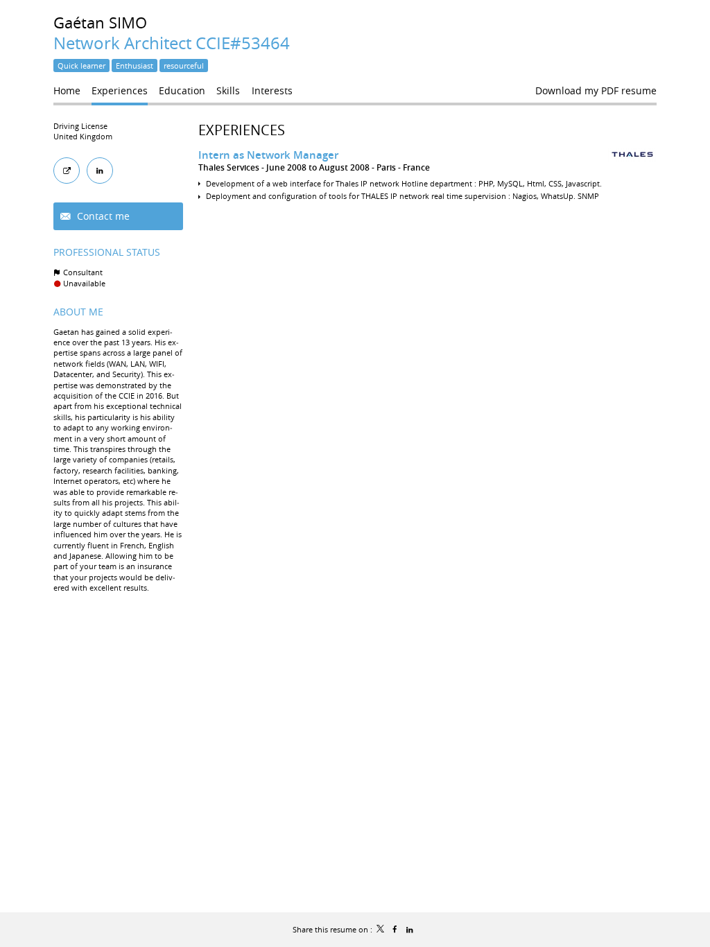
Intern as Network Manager (268, 155)
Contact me (102, 216)
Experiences (241, 130)
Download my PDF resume (596, 90)
